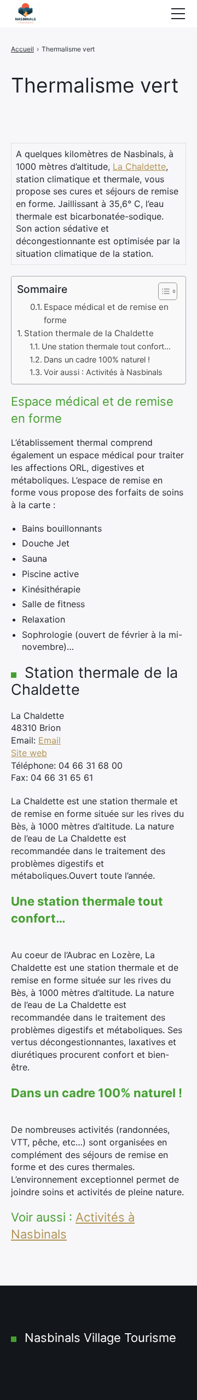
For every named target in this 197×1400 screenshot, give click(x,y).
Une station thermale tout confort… (106, 346)
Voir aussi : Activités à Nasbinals (103, 372)
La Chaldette (139, 166)
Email (49, 740)
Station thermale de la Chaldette (89, 333)
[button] (162, 291)
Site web (29, 752)
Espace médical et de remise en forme (106, 313)
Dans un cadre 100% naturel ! (97, 359)
